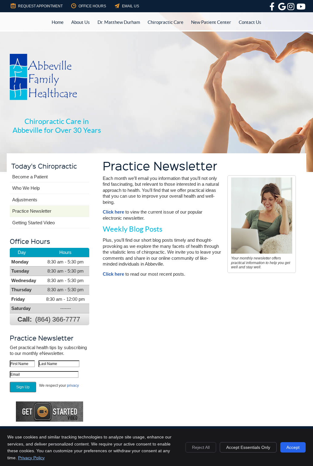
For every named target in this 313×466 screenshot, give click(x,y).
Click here (113, 211)
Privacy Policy (31, 457)
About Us (80, 22)
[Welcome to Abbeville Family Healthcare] (43, 98)
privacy (73, 385)
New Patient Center (211, 22)
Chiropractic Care (165, 22)
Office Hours (92, 6)
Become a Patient (30, 176)
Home (58, 22)
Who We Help (26, 188)
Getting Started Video (33, 222)
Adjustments (24, 199)
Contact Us (250, 22)
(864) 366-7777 (57, 319)
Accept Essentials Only (248, 447)
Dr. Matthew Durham (119, 22)
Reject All (201, 447)
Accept (293, 447)
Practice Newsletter (31, 211)
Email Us (130, 6)
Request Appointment (40, 6)
